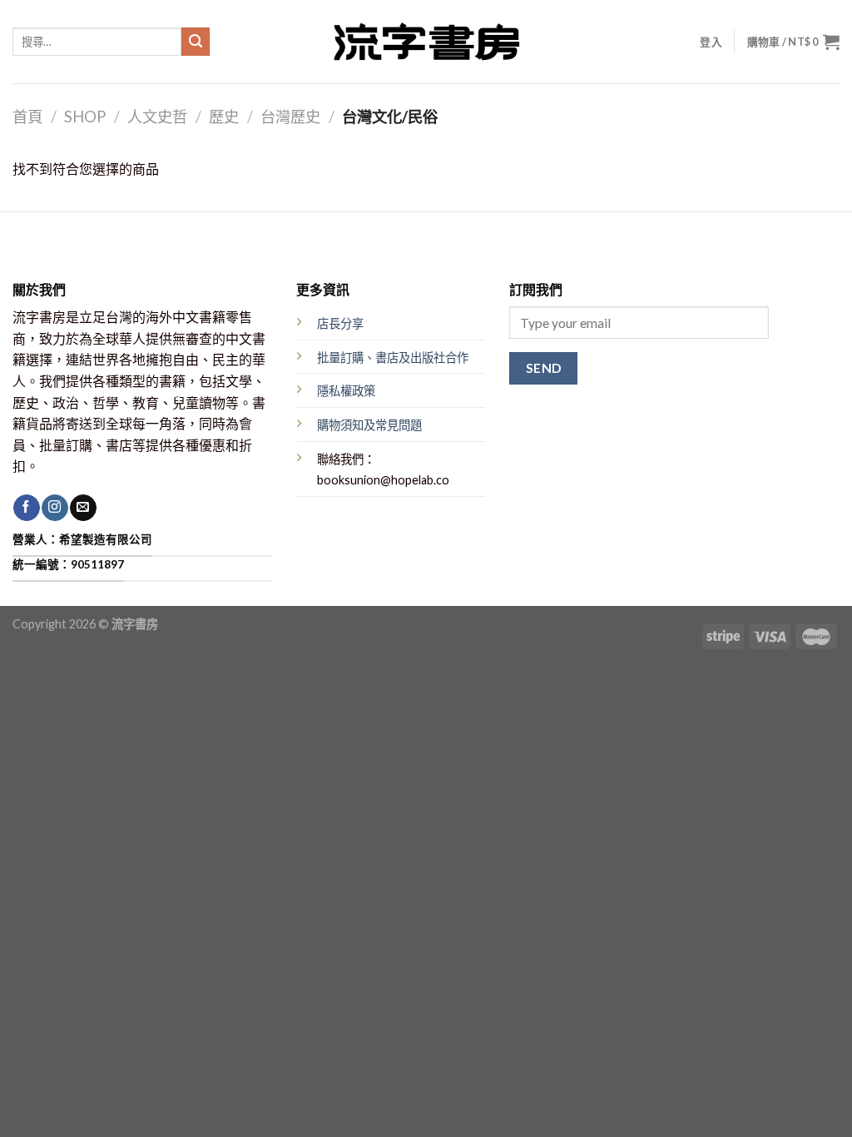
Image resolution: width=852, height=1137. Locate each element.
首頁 (27, 116)
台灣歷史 (290, 116)
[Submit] (195, 41)
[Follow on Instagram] (54, 507)
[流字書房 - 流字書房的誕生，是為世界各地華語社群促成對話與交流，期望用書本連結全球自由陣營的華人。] (426, 41)
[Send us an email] (83, 507)
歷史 (224, 116)
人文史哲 (157, 116)
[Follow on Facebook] (26, 507)
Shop (85, 116)
